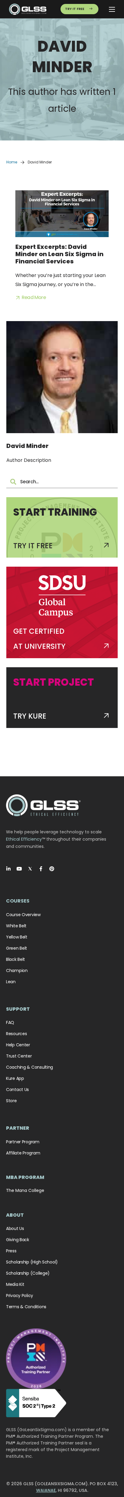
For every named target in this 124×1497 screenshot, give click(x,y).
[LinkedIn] (8, 868)
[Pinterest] (51, 868)
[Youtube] (19, 868)
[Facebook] (41, 868)
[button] (30, 297)
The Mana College (25, 1190)
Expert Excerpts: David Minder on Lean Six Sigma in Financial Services (59, 254)
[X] (30, 868)
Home (11, 162)
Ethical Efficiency (24, 839)
